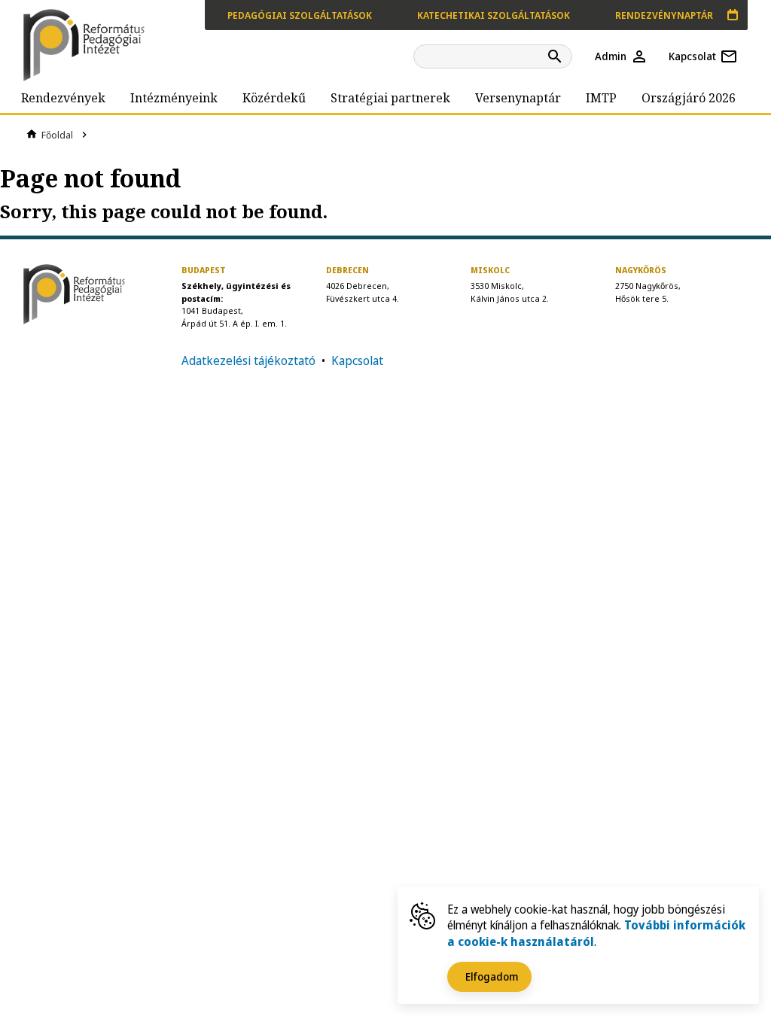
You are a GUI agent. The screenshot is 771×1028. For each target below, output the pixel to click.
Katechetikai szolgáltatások (493, 15)
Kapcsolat (357, 360)
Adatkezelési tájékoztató (248, 360)
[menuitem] (63, 98)
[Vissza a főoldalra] (87, 45)
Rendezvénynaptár (664, 15)
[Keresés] (557, 56)
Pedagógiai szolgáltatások (299, 15)
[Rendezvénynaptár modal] (733, 15)
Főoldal (57, 134)
